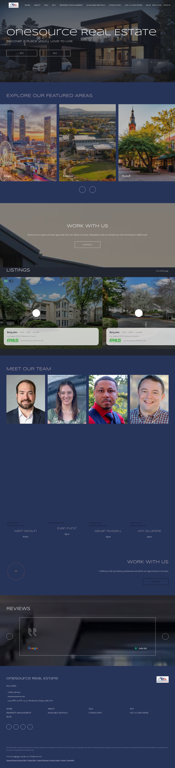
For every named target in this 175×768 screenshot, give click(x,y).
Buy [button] (54, 5)
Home (27, 5)
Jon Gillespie (149, 531)
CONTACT (155, 582)
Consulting (115, 5)
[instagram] (23, 726)
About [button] (37, 5)
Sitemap (63, 760)
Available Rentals (95, 5)
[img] (25, 399)
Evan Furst (67, 528)
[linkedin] (16, 726)
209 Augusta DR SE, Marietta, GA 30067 (21, 336)
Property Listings (55, 760)
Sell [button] (46, 5)
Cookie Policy (32, 760)
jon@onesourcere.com (138, 525)
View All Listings (162, 271)
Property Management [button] (71, 5)
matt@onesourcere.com (14, 525)
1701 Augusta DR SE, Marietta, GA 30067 (124, 336)
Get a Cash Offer (133, 5)
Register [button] (156, 5)
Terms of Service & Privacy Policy (16, 760)
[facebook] (9, 726)
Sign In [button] (167, 5)
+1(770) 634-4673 (135, 523)
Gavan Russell (108, 531)
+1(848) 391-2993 (94, 523)
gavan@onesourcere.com (97, 525)
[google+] (30, 726)
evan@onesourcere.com (56, 523)
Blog (148, 5)
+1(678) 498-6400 (12, 523)
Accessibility (70, 760)
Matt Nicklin (25, 531)
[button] (13, 5)
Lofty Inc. (16, 756)
